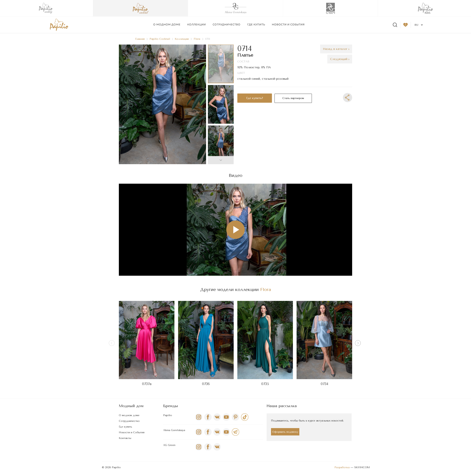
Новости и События (131, 432)
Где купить (256, 24)
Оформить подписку (285, 431)
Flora (197, 38)
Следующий (339, 59)
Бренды (170, 406)
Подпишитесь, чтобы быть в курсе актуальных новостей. (307, 420)
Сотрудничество (226, 24)
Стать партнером (293, 98)
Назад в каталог (335, 49)
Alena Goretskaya (174, 430)
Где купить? (254, 98)
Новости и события (288, 24)
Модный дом (131, 406)
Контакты (125, 438)
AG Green (169, 445)
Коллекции (196, 24)
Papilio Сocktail (160, 38)
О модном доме (166, 24)
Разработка (342, 467)
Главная (140, 38)
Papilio (167, 415)
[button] (221, 160)
